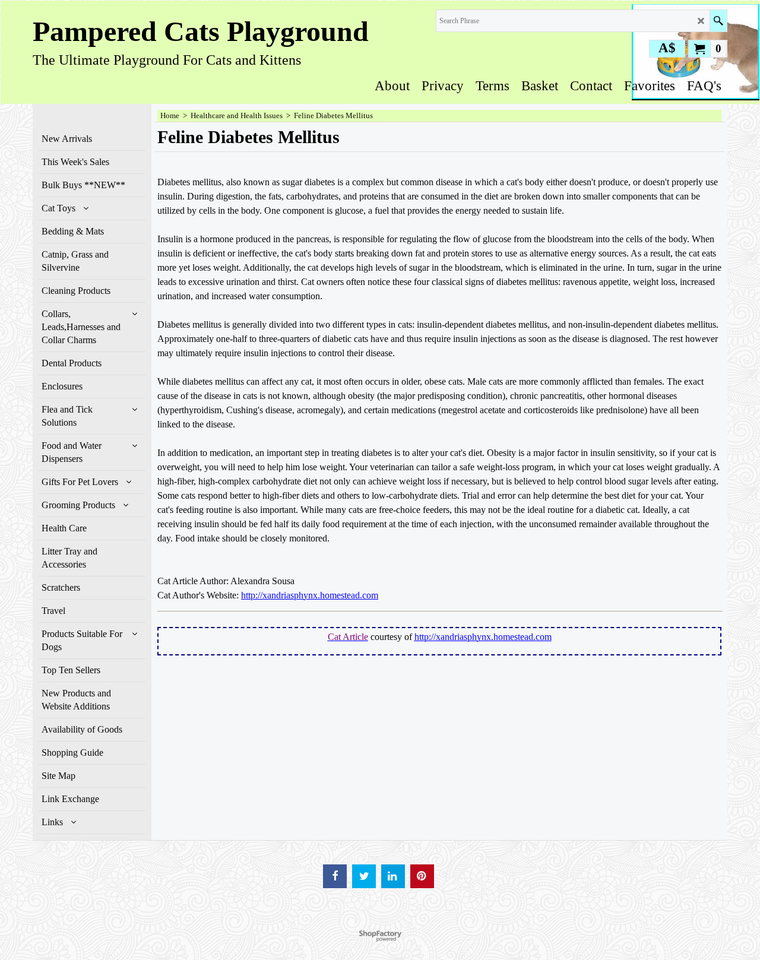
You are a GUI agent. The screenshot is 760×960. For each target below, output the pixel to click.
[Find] (718, 20)
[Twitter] (364, 876)
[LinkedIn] (393, 876)
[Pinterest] (422, 876)
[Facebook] (335, 876)
